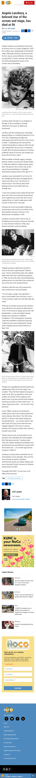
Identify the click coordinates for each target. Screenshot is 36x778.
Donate (30, 3)
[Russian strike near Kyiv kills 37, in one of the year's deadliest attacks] (8, 581)
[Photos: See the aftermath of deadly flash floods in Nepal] (8, 595)
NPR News (17, 578)
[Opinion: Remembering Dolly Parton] (8, 625)
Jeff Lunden (11, 28)
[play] (3, 776)
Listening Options (9, 731)
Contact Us (7, 754)
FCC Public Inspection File (11, 738)
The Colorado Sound (10, 758)
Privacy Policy (8, 742)
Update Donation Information (12, 750)
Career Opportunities (10, 734)
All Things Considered (14, 478)
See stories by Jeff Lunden (21, 499)
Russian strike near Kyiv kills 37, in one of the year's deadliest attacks (24, 583)
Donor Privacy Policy (9, 746)
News (16, 605)
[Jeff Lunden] (6, 494)
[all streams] (33, 775)
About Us (6, 727)
